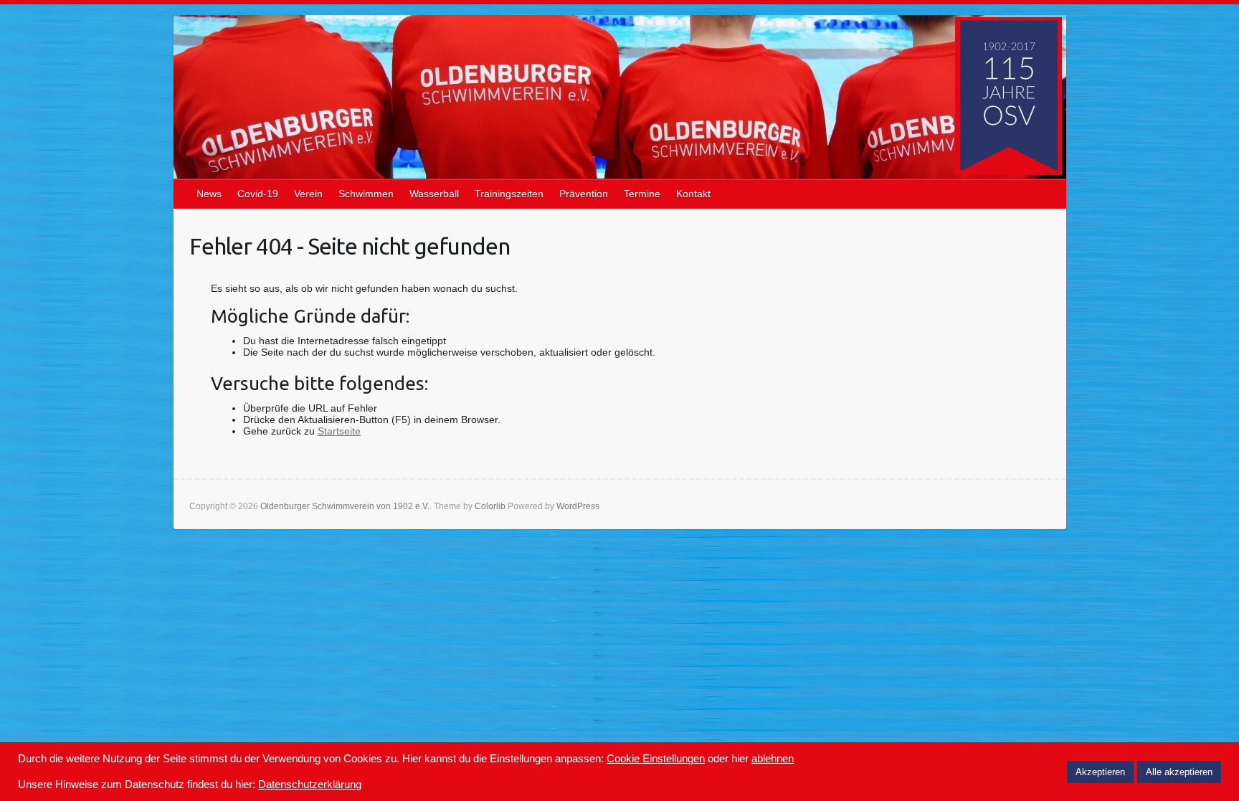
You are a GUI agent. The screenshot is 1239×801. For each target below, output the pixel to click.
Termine (642, 193)
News (209, 193)
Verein (308, 193)
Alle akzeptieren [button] (1179, 772)
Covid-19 (257, 193)
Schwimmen (366, 193)
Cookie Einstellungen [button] (656, 758)
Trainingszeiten (509, 193)
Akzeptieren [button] (1100, 772)
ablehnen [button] (772, 758)
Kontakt (693, 193)
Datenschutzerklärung (309, 784)
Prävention (583, 193)
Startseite (339, 431)
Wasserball (434, 193)
